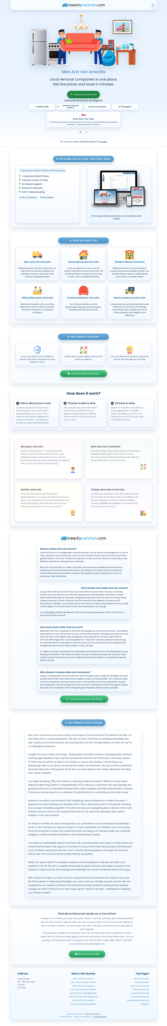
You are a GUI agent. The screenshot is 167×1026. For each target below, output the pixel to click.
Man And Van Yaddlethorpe (83, 993)
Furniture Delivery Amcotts (83, 297)
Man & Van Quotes (140, 986)
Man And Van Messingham (83, 1004)
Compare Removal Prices (85, 373)
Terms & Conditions (82, 1016)
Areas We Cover (141, 978)
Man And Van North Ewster (83, 989)
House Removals (141, 989)
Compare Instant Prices (85, 94)
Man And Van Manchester (83, 982)
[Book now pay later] (80, 132)
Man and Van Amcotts (37, 262)
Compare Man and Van (137, 1000)
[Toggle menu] (153, 5)
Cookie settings (100, 1016)
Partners (145, 1004)
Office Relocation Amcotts (37, 297)
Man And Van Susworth (83, 1000)
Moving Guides (142, 982)
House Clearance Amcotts (129, 297)
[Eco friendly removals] (86, 132)
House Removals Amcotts (83, 262)
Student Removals (140, 993)
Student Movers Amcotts (130, 262)
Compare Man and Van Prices (85, 699)
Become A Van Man (88, 954)
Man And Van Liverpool (83, 986)
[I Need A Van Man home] (83, 5)
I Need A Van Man (74, 1014)
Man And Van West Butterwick (83, 996)
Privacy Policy (66, 1016)
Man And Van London (83, 978)
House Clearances (140, 996)
